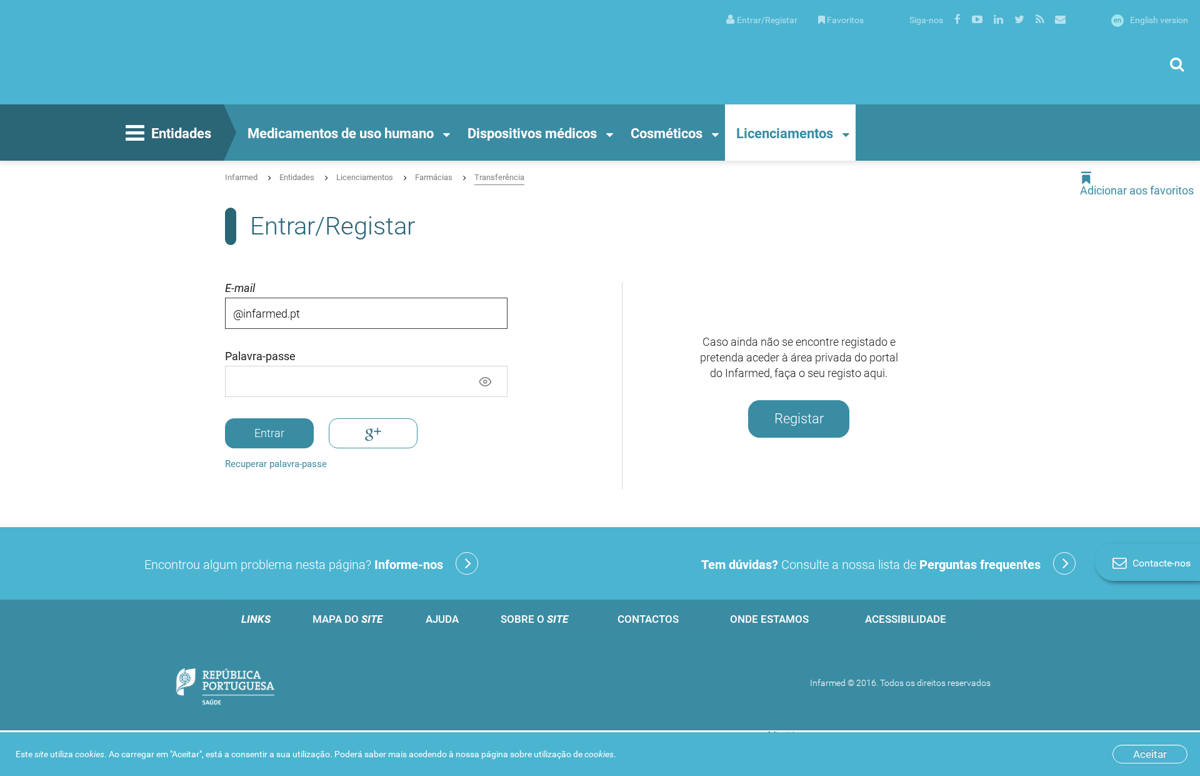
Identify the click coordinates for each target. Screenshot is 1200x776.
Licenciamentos (784, 133)
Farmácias (433, 177)
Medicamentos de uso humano (341, 133)
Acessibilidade (905, 619)
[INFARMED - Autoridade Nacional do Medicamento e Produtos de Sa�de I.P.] (134, 52)
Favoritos (845, 20)
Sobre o (534, 619)
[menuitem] (762, 19)
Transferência (499, 177)
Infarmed (241, 177)
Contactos (648, 619)
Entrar (269, 433)
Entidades (181, 133)
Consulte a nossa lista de (871, 564)
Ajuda (442, 619)
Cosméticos (666, 133)
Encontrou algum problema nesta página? (293, 564)
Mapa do (347, 619)
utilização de (574, 754)
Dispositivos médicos (532, 133)
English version (1151, 20)
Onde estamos (769, 619)
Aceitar (1150, 754)
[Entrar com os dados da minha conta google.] (373, 433)
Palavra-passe (260, 356)
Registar (799, 418)
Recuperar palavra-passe (276, 464)
